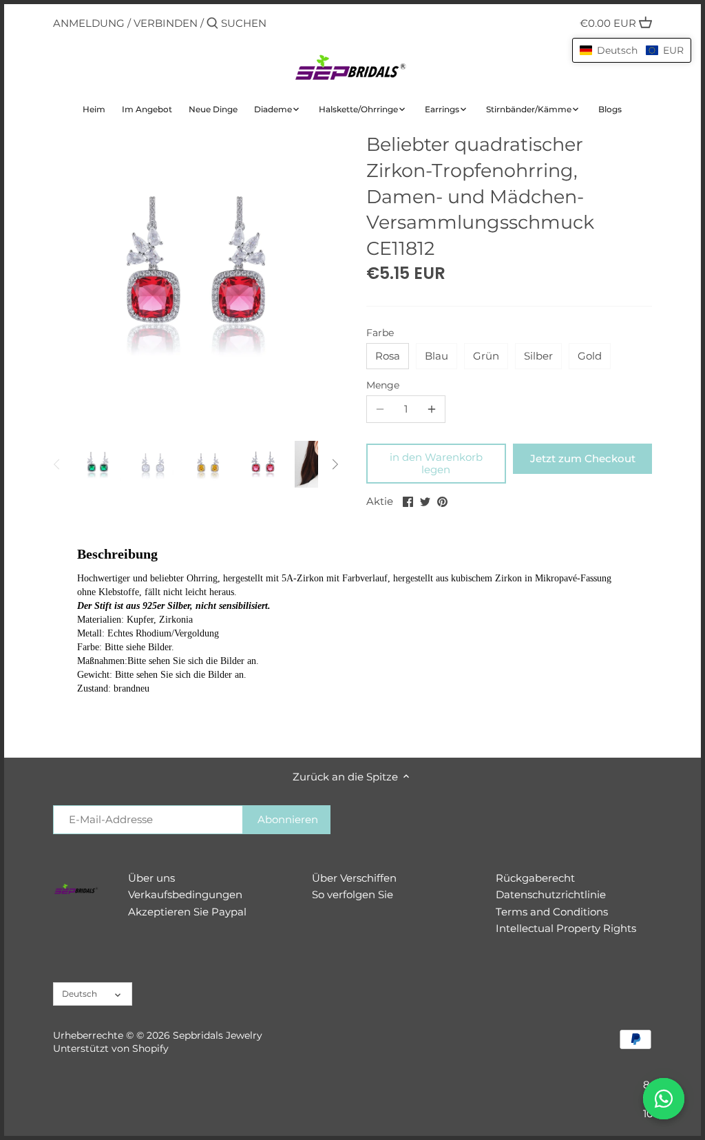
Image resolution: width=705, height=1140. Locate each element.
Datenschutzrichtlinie (551, 894)
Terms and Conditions (552, 911)
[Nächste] (334, 464)
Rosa (387, 355)
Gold (590, 355)
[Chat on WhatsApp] (663, 1098)
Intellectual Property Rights (566, 928)
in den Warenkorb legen (436, 463)
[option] (98, 464)
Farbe (380, 332)
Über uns (151, 877)
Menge (382, 385)
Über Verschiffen (354, 877)
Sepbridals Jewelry (217, 1035)
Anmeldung (89, 23)
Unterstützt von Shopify (111, 1048)
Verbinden (166, 23)
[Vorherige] (57, 464)
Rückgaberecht (535, 877)
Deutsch (79, 993)
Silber (538, 355)
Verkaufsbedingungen (185, 894)
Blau (436, 355)
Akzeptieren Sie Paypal (187, 911)
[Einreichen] (212, 24)
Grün (486, 355)
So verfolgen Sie (352, 894)
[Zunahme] (432, 409)
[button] (632, 50)
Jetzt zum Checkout (582, 458)
